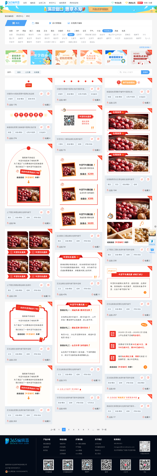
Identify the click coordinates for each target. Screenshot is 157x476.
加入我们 (98, 454)
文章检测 (63, 454)
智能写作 (63, 444)
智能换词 (63, 450)
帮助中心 (98, 450)
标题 (9, 132)
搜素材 (145, 72)
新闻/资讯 (31, 99)
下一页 (104, 429)
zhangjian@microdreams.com (124, 447)
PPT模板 (78, 447)
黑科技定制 (74, 3)
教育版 (45, 450)
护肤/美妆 (37, 217)
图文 (9, 217)
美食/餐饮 (20, 99)
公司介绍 (98, 444)
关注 (116, 184)
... (93, 429)
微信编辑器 (9, 16)
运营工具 (42, 3)
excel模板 (79, 454)
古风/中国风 (30, 132)
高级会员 (132, 3)
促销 (28, 217)
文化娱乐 (42, 132)
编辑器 (32, 3)
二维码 (60, 144)
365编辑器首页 (100, 447)
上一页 (53, 429)
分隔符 (10, 99)
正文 (9, 354)
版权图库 (62, 3)
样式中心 (52, 3)
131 (98, 429)
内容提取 (63, 447)
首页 (25, 3)
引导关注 (91, 403)
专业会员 (118, 3)
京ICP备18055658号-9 (12, 468)
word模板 (79, 450)
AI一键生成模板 (81, 444)
